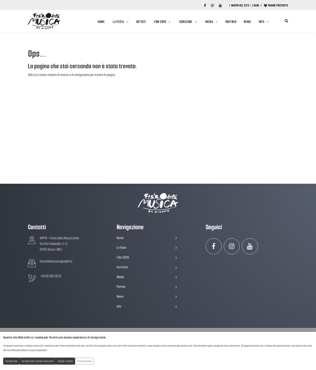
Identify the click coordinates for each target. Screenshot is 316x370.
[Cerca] (286, 21)
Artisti (141, 22)
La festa (118, 22)
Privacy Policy (84, 361)
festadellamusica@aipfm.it (56, 261)
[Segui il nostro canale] (220, 5)
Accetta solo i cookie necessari (38, 361)
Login (255, 5)
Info (261, 22)
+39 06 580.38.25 (50, 276)
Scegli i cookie (65, 361)
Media (209, 22)
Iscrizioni (185, 22)
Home (101, 22)
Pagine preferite (278, 5)
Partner (230, 22)
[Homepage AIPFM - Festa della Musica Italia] (44, 21)
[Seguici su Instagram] (232, 246)
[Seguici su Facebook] (204, 5)
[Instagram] (212, 5)
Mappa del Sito (240, 5)
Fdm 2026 (160, 22)
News (247, 22)
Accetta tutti (11, 361)
